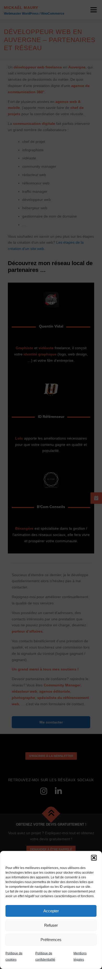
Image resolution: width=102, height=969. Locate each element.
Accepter (51, 911)
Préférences (51, 939)
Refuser (51, 925)
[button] (94, 857)
